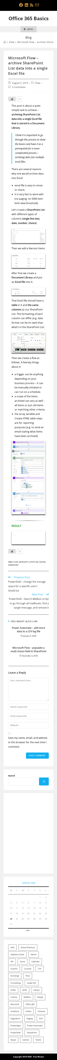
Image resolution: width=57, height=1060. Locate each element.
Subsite (25, 1039)
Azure (22, 961)
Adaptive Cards (17, 954)
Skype (13, 1039)
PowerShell (15, 1032)
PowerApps (15, 1025)
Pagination (15, 1018)
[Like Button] (12, 99)
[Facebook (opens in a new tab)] (21, 5)
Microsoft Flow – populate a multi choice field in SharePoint (28, 649)
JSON (24, 990)
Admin (33, 954)
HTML (13, 990)
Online (42, 562)
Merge (40, 997)
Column (14, 968)
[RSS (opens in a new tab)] (31, 5)
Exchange (14, 975)
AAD (12, 947)
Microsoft (23, 562)
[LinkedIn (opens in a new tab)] (26, 5)
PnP (41, 1018)
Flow (37, 83)
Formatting (15, 983)
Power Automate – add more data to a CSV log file (28, 629)
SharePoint (13, 565)
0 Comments (19, 87)
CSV (39, 968)
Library (36, 990)
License (13, 997)
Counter (27, 968)
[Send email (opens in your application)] (36, 5)
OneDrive (14, 1011)
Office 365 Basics (29, 18)
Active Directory (28, 947)
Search (11, 775)
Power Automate (35, 1025)
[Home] (5, 42)
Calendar (35, 961)
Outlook (41, 1011)
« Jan (28, 930)
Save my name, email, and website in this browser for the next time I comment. (27, 742)
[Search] (44, 781)
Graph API (31, 983)
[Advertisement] (28, 833)
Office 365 (33, 562)
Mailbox (27, 997)
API (12, 961)
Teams (38, 1039)
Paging (30, 1018)
